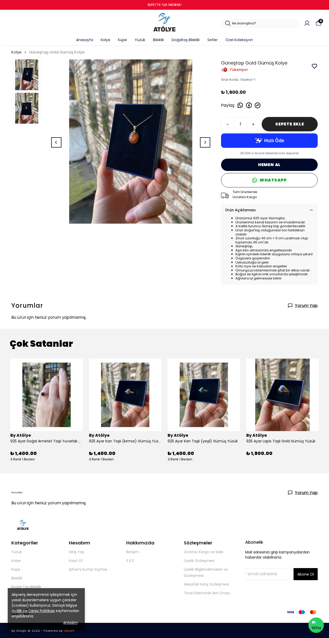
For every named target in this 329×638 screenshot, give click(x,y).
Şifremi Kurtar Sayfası (88, 569)
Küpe (122, 39)
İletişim (132, 551)
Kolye (105, 39)
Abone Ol (305, 574)
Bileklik (158, 39)
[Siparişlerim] (307, 23)
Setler (212, 39)
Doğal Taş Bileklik (26, 586)
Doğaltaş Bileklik (186, 39)
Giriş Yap (76, 551)
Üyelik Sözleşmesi (199, 560)
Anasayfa (84, 39)
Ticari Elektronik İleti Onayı (207, 593)
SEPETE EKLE (289, 124)
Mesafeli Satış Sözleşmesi (206, 584)
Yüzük (140, 39)
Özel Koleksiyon (239, 39)
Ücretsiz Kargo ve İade (203, 551)
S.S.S (130, 560)
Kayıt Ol (76, 560)
